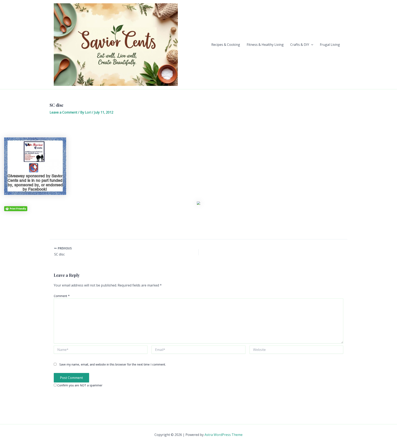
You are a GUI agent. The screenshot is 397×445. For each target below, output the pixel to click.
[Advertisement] (198, 127)
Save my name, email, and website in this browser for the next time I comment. (112, 364)
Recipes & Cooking (225, 44)
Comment (62, 296)
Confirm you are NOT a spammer (79, 385)
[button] (311, 44)
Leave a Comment (63, 112)
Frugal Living (330, 44)
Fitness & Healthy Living (265, 44)
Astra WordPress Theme (223, 434)
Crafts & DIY (299, 44)
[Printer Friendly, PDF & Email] (15, 208)
